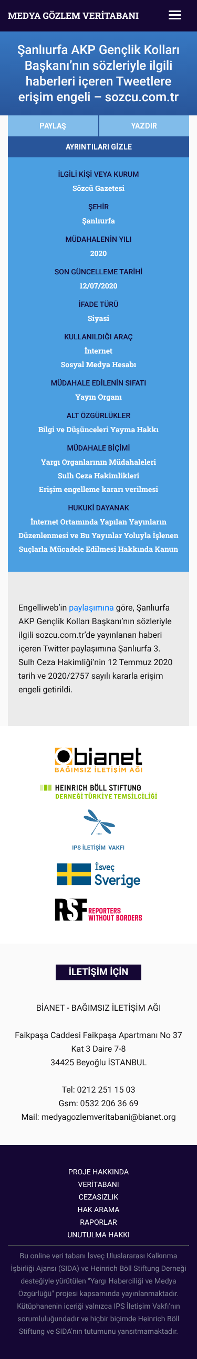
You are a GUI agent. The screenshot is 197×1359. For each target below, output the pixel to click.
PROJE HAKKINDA (98, 1172)
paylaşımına (91, 608)
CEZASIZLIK (98, 1197)
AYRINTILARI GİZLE (99, 147)
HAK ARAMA (99, 1210)
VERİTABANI (98, 1185)
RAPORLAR (98, 1222)
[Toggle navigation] (175, 15)
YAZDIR (144, 126)
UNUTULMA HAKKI (98, 1235)
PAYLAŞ (52, 126)
